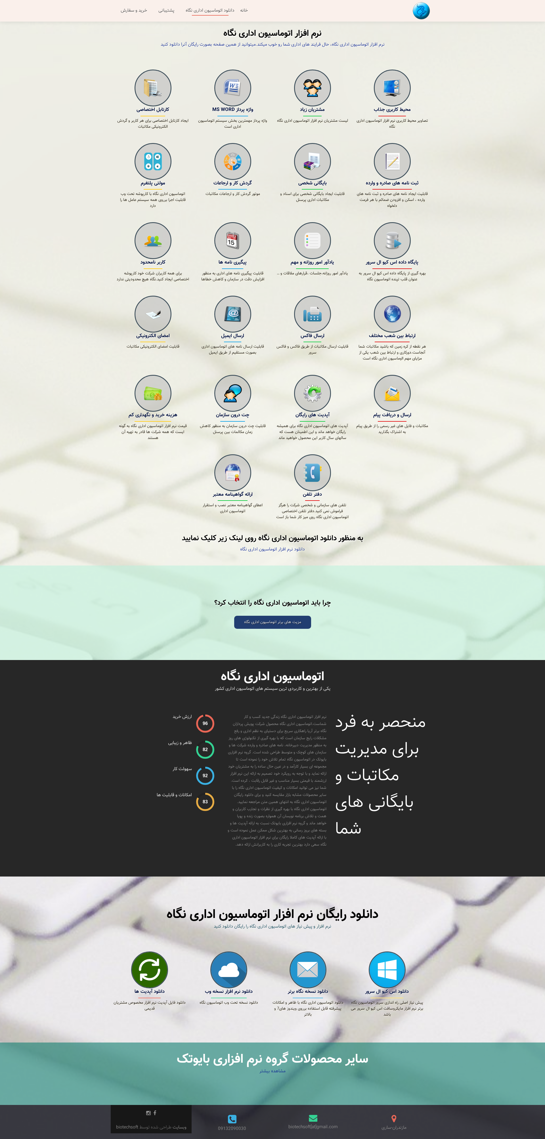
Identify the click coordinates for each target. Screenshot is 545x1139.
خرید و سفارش (134, 10)
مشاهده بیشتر (272, 1071)
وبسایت (178, 1127)
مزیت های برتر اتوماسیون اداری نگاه (272, 622)
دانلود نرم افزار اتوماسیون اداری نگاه (272, 549)
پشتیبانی (166, 10)
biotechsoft (127, 1127)
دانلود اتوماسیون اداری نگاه (210, 10)
